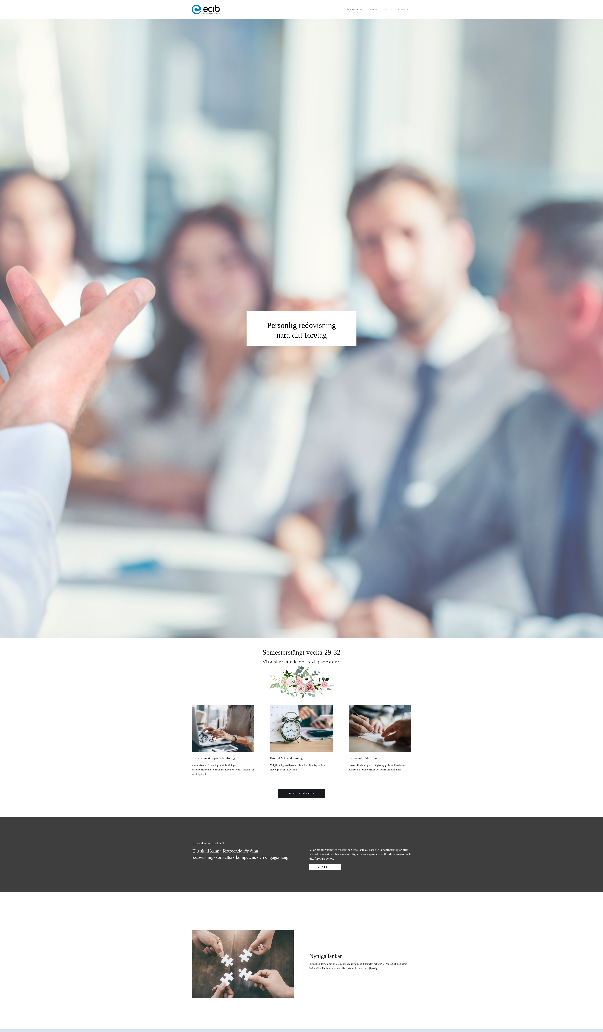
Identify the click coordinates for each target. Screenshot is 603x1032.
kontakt (403, 9)
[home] (215, 9)
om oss (388, 9)
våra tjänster (353, 9)
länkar (373, 9)
